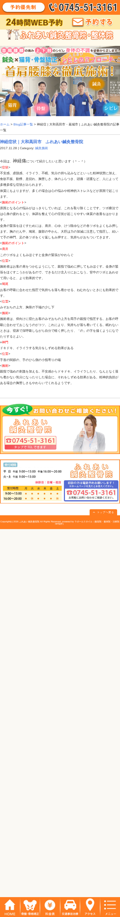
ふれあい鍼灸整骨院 (29, 521)
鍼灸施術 (41, 148)
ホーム (5, 124)
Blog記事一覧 (23, 124)
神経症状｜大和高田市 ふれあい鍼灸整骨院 (41, 142)
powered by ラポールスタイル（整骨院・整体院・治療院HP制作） (87, 522)
